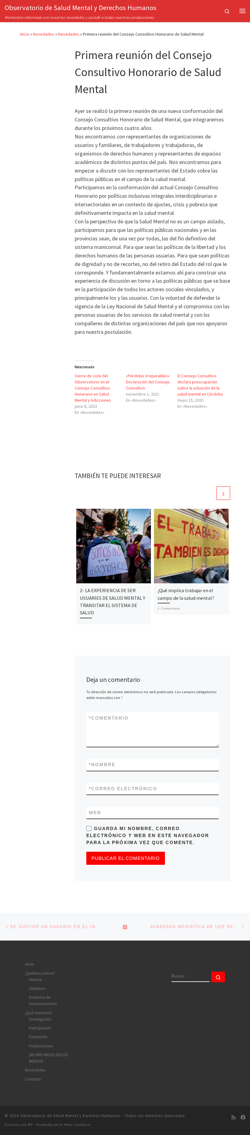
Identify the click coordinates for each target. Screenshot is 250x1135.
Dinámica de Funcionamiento (43, 1000)
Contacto (33, 1079)
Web (95, 812)
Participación (40, 1028)
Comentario (109, 718)
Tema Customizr (77, 1125)
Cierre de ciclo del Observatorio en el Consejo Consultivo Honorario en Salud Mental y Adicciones (93, 388)
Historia (35, 979)
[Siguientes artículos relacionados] (223, 493)
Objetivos (37, 988)
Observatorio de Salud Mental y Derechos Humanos (70, 1115)
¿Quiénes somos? (40, 973)
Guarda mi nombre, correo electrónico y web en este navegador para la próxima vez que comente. (147, 835)
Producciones (41, 1046)
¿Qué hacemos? (38, 1012)
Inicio (24, 34)
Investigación (40, 1019)
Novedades (43, 34)
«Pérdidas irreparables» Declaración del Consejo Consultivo (148, 382)
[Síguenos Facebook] (243, 1117)
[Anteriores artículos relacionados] (209, 493)
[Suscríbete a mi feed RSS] (233, 1117)
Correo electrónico (123, 788)
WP (30, 1125)
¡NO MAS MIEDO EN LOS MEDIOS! (48, 1058)
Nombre (102, 764)
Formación (38, 1036)
